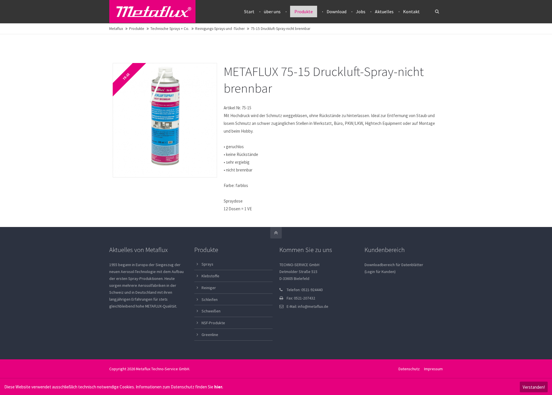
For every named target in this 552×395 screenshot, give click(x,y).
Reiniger (209, 287)
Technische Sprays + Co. (169, 28)
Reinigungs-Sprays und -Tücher (220, 28)
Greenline (210, 334)
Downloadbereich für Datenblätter (394, 264)
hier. (218, 387)
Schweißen (211, 311)
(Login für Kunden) (380, 271)
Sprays (207, 264)
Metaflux (116, 28)
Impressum (433, 368)
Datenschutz (409, 368)
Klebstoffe (210, 275)
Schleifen (210, 299)
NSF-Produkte (213, 322)
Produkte (136, 28)
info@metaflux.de (313, 306)
